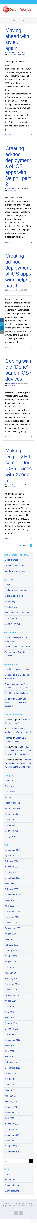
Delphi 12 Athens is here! (16, 693)
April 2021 (9, 906)
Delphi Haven (11, 607)
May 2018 (9, 1017)
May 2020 (9, 939)
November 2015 (12, 1112)
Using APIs (10, 836)
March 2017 (10, 1056)
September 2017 (12, 1040)
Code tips (9, 780)
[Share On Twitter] (2, 324)
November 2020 (12, 917)
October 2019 (11, 956)
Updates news (21, 54)
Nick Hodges (11, 618)
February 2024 (11, 861)
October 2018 (11, 989)
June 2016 (10, 1084)
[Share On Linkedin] (2, 328)
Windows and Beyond (15, 571)
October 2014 (11, 1129)
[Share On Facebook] (2, 320)
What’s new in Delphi (14, 565)
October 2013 (11, 1146)
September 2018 (12, 995)
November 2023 (12, 867)
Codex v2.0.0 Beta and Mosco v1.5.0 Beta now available (15, 702)
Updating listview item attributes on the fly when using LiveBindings (18, 750)
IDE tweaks (10, 791)
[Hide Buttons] (1, 336)
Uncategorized (12, 54)
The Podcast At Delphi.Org (17, 612)
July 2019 (9, 967)
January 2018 (11, 1023)
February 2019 (11, 978)
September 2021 (12, 895)
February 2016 (11, 1101)
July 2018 (9, 1006)
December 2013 (12, 1135)
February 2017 (11, 1062)
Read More (8, 134)
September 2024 (12, 850)
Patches (8, 797)
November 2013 (12, 1140)
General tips (10, 786)
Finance (8, 738)
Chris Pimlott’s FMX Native (17, 590)
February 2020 (11, 945)
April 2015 (9, 1118)
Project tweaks (11, 814)
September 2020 (12, 928)
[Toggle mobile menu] (33, 14)
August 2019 (11, 962)
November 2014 (12, 1124)
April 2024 (9, 855)
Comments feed (12, 1185)
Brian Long (10, 601)
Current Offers (11, 560)
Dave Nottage (11, 52)
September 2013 (12, 1152)
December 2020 (12, 911)
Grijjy (7, 584)
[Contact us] (2, 332)
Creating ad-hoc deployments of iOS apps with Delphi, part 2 (18, 166)
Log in (8, 1174)
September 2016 (12, 1068)
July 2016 (9, 1079)
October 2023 (11, 872)
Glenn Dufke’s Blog (14, 596)
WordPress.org (12, 1191)
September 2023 (12, 878)
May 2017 (9, 1045)
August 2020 (11, 934)
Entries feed (10, 1179)
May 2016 (9, 1090)
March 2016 (10, 1096)
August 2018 (11, 1001)
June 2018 (10, 1012)
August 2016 (11, 1073)
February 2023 (11, 889)
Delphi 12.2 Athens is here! (17, 669)
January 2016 (11, 1107)
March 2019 (10, 973)
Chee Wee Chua (12, 624)
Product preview (12, 808)
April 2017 (9, 1051)
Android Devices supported (17, 646)
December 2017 (12, 1029)
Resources (10, 819)
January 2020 (11, 950)
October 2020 (11, 922)
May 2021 (9, 900)
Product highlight (12, 803)
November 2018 (12, 984)
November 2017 (12, 1034)
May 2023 (9, 883)
